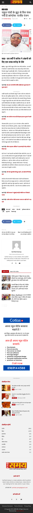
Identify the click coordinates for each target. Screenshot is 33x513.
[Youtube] (20, 263)
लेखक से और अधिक (14, 271)
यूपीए (3, 211)
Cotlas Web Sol (20, 511)
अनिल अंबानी (8, 209)
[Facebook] (12, 263)
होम (2, 6)
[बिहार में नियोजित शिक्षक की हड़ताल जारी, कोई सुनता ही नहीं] (6, 413)
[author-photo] (16, 249)
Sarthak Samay (7, 18)
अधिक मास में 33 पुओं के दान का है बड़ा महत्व (21, 402)
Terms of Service (18, 506)
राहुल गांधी (8, 211)
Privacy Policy (27, 506)
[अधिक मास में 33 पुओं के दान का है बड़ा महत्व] (6, 405)
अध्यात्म (13, 404)
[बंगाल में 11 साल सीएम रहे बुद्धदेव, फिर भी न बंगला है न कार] (6, 396)
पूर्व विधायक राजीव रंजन (26, 209)
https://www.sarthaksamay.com (16, 254)
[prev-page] (3, 305)
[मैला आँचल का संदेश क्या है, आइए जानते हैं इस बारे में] (6, 388)
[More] (24, 25)
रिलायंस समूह (13, 211)
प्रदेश (6, 6)
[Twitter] (16, 263)
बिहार (6, 9)
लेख (13, 389)
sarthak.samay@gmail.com (20, 487)
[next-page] (6, 305)
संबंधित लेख (5, 271)
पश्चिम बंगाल (14, 398)
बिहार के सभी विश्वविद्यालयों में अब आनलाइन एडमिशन (24, 233)
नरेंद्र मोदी (18, 209)
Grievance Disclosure (7, 506)
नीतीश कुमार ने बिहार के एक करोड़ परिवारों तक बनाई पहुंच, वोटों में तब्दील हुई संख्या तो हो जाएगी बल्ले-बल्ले (21, 278)
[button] (30, 2)
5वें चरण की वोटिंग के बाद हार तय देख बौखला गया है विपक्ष (8, 233)
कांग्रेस (13, 209)
